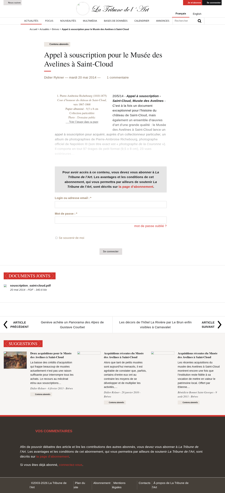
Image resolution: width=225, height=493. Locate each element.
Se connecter (213, 2)
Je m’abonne (194, 2)
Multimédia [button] (90, 20)
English (197, 13)
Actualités (44, 29)
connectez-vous (70, 464)
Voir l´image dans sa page (83, 121)
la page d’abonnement (136, 186)
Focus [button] (49, 20)
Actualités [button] (31, 20)
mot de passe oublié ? (150, 226)
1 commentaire (118, 77)
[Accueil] (112, 8)
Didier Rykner (54, 77)
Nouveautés (68, 20)
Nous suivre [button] (14, 2)
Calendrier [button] (141, 20)
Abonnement (101, 483)
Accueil (33, 29)
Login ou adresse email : (73, 198)
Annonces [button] (162, 20)
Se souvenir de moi (71, 237)
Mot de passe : (66, 213)
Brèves (55, 29)
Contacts (144, 483)
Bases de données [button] (116, 20)
